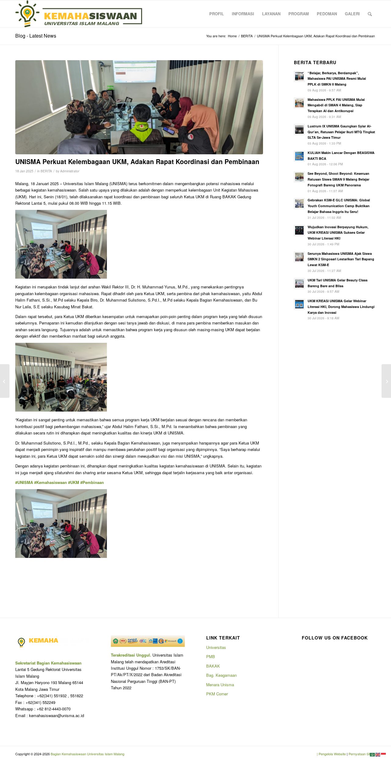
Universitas (216, 647)
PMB (210, 656)
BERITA (46, 171)
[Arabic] (372, 754)
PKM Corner (217, 694)
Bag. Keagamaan (221, 675)
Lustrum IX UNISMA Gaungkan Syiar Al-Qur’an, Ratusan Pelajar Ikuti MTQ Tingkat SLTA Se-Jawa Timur (341, 132)
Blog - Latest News (35, 35)
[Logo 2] (78, 13)
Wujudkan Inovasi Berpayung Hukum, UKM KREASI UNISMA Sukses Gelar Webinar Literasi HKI (338, 233)
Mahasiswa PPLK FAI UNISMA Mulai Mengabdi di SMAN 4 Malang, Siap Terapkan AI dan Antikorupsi (336, 105)
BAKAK (213, 666)
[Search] (370, 13)
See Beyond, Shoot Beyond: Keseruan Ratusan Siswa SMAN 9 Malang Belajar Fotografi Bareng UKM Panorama (338, 179)
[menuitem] (216, 13)
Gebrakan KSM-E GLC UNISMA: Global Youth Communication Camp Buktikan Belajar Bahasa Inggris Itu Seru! (339, 206)
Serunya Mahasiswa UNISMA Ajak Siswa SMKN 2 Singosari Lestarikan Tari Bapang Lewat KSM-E (341, 259)
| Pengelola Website (332, 753)
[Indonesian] (383, 754)
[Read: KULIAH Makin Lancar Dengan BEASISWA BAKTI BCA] (299, 156)
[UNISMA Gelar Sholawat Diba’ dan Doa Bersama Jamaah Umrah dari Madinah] (386, 381)
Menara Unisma (220, 684)
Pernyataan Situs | (362, 753)
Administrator (69, 171)
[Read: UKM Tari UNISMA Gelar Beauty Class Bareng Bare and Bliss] (299, 283)
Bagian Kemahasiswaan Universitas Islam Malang (87, 753)
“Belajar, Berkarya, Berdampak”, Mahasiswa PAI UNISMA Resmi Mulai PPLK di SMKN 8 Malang (337, 79)
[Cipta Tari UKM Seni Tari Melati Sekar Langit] (4, 381)
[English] (378, 754)
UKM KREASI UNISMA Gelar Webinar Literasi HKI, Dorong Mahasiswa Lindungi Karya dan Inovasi (341, 307)
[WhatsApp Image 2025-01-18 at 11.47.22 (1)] (139, 107)
